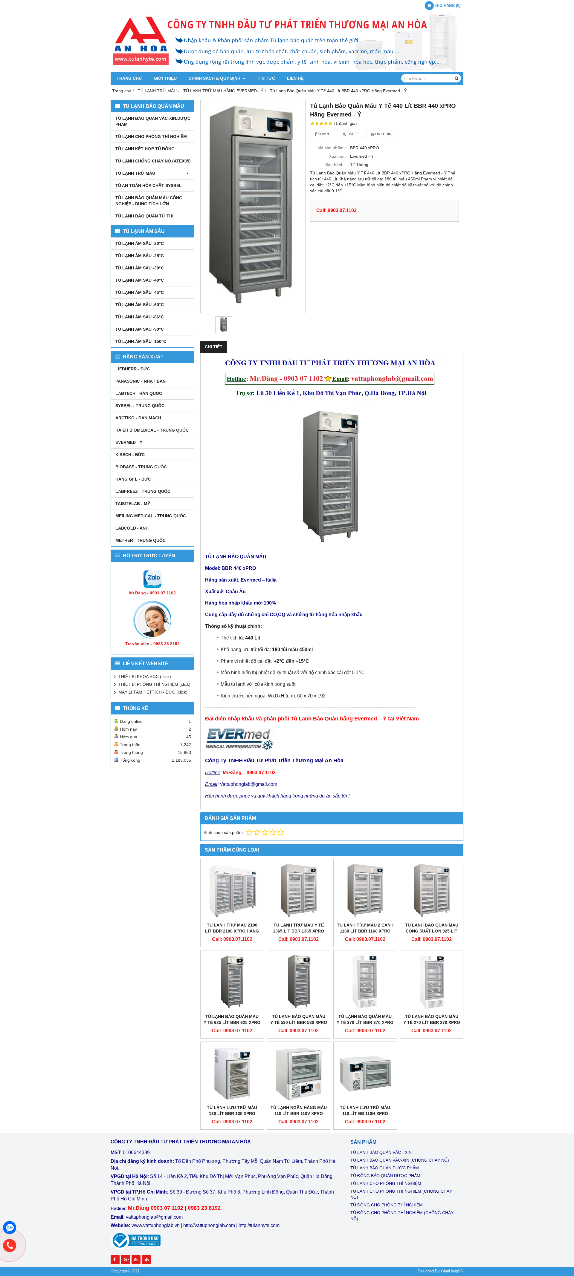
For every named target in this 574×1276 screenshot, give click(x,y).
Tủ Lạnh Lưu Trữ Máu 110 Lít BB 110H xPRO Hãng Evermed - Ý (365, 1113)
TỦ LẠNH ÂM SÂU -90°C (139, 329)
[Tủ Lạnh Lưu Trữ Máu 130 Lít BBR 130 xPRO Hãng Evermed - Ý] (232, 1073)
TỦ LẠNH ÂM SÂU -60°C (139, 304)
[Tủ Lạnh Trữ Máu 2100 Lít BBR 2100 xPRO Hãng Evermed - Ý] (232, 890)
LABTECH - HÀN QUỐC (138, 393)
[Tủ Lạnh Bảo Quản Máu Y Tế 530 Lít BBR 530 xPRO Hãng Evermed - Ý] (298, 981)
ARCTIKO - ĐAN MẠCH (138, 417)
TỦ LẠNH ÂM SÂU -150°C (140, 341)
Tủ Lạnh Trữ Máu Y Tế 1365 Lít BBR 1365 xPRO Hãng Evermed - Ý (298, 931)
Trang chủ (129, 78)
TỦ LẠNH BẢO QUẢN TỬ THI (144, 216)
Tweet (352, 134)
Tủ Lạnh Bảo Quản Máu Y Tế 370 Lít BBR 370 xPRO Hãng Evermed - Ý (365, 1022)
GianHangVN (452, 1271)
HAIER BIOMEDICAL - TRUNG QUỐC (152, 430)
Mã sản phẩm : (331, 147)
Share (323, 134)
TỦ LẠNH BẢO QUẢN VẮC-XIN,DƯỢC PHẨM (152, 121)
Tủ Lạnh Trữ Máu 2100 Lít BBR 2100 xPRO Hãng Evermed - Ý (232, 931)
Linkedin (383, 134)
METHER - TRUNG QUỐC (140, 540)
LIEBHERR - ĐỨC (132, 368)
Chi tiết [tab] (213, 346)
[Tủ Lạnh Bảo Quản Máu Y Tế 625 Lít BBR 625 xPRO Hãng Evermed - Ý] (232, 981)
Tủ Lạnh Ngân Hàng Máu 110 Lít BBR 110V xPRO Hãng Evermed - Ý (299, 1113)
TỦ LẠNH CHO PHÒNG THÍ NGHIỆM (151, 136)
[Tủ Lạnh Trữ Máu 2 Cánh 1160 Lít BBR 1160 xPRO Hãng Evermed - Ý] (365, 890)
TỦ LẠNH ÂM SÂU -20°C (139, 243)
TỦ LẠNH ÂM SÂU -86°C (139, 317)
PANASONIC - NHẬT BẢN (140, 381)
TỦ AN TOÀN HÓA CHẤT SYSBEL (148, 185)
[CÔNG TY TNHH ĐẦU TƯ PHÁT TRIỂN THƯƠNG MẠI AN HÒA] (287, 70)
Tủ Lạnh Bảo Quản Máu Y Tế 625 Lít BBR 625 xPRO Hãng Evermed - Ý (232, 1022)
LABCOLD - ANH (132, 528)
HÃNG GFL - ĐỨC (133, 479)
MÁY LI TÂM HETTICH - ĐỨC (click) (152, 692)
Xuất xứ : (337, 156)
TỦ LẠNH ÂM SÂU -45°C (139, 292)
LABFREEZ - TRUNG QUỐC (142, 491)
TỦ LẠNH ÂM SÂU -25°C (139, 255)
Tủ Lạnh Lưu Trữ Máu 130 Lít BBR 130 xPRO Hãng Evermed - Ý (232, 1113)
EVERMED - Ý (128, 442)
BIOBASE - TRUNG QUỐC (141, 466)
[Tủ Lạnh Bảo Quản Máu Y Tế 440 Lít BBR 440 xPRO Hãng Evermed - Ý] (253, 206)
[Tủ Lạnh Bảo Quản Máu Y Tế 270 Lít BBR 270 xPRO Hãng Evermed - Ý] (431, 981)
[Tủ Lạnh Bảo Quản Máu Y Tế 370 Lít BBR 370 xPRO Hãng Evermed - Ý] (365, 981)
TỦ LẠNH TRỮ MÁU (135, 173)
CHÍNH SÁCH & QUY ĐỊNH (215, 78)
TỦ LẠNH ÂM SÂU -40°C (139, 280)
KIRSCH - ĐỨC (130, 454)
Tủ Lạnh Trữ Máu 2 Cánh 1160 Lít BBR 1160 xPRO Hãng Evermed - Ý (365, 931)
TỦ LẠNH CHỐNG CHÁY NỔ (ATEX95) (153, 161)
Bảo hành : (335, 164)
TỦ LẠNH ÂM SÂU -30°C (139, 268)
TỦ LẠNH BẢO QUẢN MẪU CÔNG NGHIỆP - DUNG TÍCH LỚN (148, 200)
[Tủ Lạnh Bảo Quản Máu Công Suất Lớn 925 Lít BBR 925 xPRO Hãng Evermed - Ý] (431, 890)
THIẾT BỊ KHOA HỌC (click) (144, 676)
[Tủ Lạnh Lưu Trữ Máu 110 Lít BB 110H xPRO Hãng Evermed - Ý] (365, 1073)
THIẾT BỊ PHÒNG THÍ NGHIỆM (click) (154, 684)
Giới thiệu (165, 78)
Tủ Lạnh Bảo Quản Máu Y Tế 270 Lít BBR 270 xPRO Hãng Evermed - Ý (431, 1022)
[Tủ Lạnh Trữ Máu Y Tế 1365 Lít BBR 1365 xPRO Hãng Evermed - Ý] (298, 890)
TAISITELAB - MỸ (132, 503)
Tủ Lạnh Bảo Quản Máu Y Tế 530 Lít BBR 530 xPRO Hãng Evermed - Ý (298, 1022)
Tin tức (266, 78)
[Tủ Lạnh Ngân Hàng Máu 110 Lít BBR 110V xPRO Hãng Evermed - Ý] (298, 1073)
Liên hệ (295, 78)
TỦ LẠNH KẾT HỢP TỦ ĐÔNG (145, 148)
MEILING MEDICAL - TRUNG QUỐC (150, 515)
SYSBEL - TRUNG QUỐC (139, 405)
